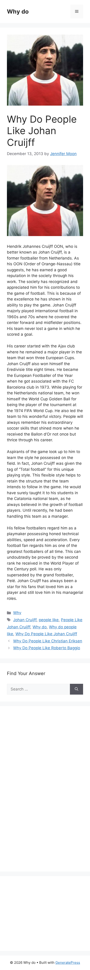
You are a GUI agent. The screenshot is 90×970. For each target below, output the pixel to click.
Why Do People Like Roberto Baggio (46, 648)
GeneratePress (67, 962)
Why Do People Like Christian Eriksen (47, 641)
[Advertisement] (41, 794)
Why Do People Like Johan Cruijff (46, 634)
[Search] (76, 689)
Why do (18, 11)
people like (49, 620)
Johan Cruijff (24, 620)
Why (17, 612)
